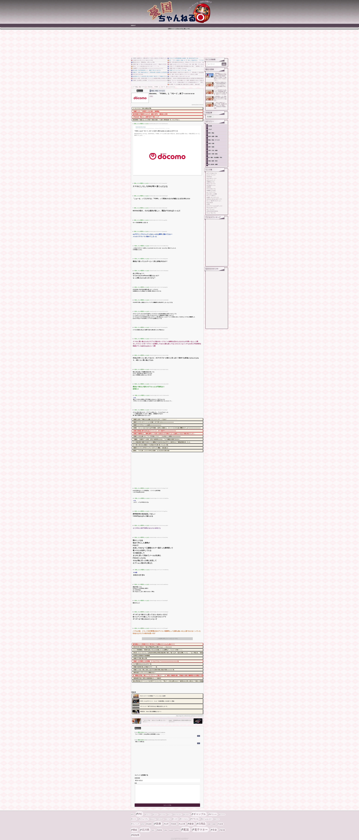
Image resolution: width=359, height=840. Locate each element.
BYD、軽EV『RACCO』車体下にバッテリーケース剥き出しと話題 (183, 74)
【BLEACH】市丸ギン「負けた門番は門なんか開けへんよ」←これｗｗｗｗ (152, 647)
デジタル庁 (160, 819)
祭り (154, 830)
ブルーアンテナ (212, 175)
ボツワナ (217, 819)
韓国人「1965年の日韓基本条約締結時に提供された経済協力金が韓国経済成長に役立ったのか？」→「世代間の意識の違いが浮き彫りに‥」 (186, 78)
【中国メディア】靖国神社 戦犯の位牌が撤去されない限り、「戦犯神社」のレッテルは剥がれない (186, 66)
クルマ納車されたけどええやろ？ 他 (142, 664)
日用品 (201, 823)
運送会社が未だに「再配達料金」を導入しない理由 (144, 62)
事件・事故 (211, 133)
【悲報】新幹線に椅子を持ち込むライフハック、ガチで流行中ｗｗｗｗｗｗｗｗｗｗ (154, 430)
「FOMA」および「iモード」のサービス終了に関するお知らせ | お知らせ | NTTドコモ (156, 131)
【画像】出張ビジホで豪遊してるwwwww (178, 68)
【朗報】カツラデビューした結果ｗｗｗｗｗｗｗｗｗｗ (147, 425)
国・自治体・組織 (212, 164)
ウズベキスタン (177, 814)
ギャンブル (200, 814)
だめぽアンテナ (212, 185)
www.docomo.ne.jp (141, 127)
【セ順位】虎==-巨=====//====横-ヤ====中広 (143, 60)
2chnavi (210, 176)
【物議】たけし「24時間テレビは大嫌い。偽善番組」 (146, 111)
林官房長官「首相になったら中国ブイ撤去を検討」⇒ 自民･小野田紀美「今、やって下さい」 (156, 119)
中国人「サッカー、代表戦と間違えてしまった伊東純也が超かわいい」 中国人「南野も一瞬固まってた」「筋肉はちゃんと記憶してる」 (186, 82)
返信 (199, 735)
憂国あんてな (211, 182)
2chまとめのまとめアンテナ (215, 199)
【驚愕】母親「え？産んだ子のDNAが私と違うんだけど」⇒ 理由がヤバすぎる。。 (150, 64)
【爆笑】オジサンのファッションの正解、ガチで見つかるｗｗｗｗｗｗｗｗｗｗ (153, 422)
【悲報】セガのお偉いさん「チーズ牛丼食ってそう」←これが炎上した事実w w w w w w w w (156, 436)
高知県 (136, 835)
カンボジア (187, 814)
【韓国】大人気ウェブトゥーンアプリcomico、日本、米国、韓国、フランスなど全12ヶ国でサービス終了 (186, 64)
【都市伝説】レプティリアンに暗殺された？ (144, 672)
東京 (210, 824)
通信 (152, 96)
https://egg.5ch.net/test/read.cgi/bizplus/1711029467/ (189, 715)
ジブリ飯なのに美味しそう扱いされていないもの (179, 76)
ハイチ (175, 819)
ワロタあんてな (212, 188)
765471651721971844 (138, 74)
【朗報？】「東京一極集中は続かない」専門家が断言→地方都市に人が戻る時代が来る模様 (150, 72)
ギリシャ (213, 814)
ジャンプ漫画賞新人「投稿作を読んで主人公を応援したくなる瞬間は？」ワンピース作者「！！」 (158, 649)
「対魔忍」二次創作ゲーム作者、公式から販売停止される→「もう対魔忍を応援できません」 (157, 439)
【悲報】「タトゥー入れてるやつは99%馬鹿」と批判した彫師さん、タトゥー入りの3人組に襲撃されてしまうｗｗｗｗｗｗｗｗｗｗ (167, 428)
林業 (215, 824)
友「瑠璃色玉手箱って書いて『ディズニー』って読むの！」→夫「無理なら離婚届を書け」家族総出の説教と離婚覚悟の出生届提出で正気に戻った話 (168, 675)
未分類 (210, 126)
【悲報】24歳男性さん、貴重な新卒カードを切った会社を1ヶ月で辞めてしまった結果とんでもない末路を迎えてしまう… (150, 58)
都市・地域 (211, 147)
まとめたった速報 (212, 194)
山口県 (182, 824)
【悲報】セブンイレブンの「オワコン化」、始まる (180, 70)
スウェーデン (144, 819)
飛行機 (223, 830)
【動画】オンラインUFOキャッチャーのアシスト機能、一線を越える (150, 447)
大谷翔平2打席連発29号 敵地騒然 (141, 655)
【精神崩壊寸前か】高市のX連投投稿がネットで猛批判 (147, 678)
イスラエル (163, 814)
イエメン (155, 814)
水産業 (221, 824)
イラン (169, 814)
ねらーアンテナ (212, 183)
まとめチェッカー (212, 178)
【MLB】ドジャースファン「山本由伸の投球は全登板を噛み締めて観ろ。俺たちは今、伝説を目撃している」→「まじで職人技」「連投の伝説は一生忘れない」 (168, 652)
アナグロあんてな (212, 173)
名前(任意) (137, 778)
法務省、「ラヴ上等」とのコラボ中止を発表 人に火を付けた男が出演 (151, 450)
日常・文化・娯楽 (212, 150)
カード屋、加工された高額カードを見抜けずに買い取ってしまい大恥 (150, 445)
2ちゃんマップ (211, 180)
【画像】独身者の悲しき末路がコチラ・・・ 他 (145, 667)
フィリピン (184, 819)
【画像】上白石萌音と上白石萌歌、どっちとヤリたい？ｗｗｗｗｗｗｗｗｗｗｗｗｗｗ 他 (150, 80)
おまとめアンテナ (212, 207)
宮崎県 (174, 824)
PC (140, 813)
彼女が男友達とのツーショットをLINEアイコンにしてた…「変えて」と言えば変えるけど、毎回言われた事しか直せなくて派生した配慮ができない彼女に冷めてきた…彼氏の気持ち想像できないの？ (168, 681)
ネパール (168, 819)
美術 (166, 830)
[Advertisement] (179, 43)
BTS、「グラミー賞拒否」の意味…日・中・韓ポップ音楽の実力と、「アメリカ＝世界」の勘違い (186, 60)
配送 (186, 829)
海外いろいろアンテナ (213, 197)
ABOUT (133, 25)
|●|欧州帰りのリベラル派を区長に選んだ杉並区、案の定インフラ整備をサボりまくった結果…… (150, 76)
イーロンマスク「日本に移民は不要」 (142, 108)
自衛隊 (171, 830)
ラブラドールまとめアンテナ (215, 206)
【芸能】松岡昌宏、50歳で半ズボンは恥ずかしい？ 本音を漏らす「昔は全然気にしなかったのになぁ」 (186, 72)
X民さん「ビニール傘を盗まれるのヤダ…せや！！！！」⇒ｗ (146, 66)
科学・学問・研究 (212, 154)
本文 (136, 783)
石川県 (145, 829)
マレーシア (135, 824)
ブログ (210, 129)
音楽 (214, 830)
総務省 (160, 830)
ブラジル (195, 819)
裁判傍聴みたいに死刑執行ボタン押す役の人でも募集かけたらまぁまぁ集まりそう (154, 644)
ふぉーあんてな (212, 212)
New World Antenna (213, 211)
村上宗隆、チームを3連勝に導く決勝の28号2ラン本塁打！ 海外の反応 (184, 84)
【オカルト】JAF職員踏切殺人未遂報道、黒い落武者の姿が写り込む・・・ (185, 58)
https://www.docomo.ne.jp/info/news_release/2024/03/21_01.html (153, 128)
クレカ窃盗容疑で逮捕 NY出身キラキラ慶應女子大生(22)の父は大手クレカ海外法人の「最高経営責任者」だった (161, 442)
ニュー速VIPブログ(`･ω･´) (214, 201)
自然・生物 (211, 143)
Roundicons (178, 838)
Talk (209, 204)
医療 (158, 823)
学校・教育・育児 (212, 161)
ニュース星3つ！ (212, 195)
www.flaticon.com (185, 838)
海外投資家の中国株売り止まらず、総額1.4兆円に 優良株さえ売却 (150, 114)
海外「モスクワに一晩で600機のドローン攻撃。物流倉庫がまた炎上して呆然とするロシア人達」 (186, 80)
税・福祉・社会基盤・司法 (215, 157)
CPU (133, 814)
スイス (134, 819)
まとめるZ (210, 202)
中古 (143, 824)
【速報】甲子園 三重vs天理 (140, 658)
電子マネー (201, 829)
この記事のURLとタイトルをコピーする (167, 638)
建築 (191, 824)
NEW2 (209, 187)
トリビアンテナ (212, 192)
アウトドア (148, 814)
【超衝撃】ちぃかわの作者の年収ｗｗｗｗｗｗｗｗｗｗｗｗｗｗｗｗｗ (148, 68)
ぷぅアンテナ (211, 209)
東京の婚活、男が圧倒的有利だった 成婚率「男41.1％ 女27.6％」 (147, 70)
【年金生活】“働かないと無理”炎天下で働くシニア (146, 117)
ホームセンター (207, 819)
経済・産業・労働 (212, 136)
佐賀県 (149, 824)
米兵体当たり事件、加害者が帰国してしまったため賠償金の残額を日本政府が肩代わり (150, 78)
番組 (135, 830)
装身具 (177, 830)
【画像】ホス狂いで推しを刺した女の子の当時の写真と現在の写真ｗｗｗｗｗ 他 (153, 669)
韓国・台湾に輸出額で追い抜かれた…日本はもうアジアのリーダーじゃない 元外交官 (186, 62)
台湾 (167, 824)
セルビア (153, 819)
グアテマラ (222, 814)
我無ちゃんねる (212, 190)
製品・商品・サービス (158, 90)
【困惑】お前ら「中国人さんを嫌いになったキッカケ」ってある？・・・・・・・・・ (155, 419)
